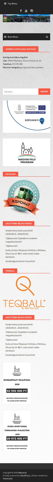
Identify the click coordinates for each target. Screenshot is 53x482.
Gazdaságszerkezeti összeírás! (20, 261)
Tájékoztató (12, 245)
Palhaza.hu (22, 472)
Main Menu (13, 36)
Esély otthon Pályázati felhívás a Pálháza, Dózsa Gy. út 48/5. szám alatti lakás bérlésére (26, 253)
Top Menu (12, 3)
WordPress (25, 475)
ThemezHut (7, 478)
